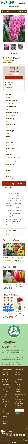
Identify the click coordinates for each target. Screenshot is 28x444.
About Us (17, 372)
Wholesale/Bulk (5, 419)
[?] (11, 85)
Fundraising (4, 394)
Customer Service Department (13, 355)
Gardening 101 (5, 374)
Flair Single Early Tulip (19, 284)
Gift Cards (4, 423)
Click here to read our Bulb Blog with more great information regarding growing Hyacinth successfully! (13, 221)
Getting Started (5, 372)
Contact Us (17, 377)
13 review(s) (12, 60)
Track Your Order (18, 387)
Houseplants (4, 416)
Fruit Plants (4, 406)
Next (23, 47)
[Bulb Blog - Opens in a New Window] (20, 435)
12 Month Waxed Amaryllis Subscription (8, 312)
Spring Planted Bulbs (6, 404)
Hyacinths (15, 55)
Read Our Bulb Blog (6, 387)
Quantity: (10, 74)
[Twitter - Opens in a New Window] (17, 435)
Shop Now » (20, 8)
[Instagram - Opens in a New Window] (14, 435)
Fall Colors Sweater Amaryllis (20, 312)
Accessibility (17, 374)
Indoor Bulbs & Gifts (6, 414)
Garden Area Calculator (6, 384)
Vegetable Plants (5, 409)
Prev (5, 47)
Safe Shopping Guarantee (20, 394)
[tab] (14, 188)
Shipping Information (19, 382)
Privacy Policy (17, 389)
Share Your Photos (5, 396)
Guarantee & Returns (19, 379)
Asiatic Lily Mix (20, 257)
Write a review (10, 82)
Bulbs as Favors (5, 391)
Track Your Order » (22, 3)
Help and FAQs (18, 384)
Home (4, 55)
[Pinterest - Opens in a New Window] (10, 435)
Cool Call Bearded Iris (8, 284)
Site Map (17, 396)
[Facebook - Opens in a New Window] (7, 435)
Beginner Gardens (5, 382)
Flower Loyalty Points (6, 377)
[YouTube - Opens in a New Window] (24, 435)
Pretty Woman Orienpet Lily (8, 258)
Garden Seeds (5, 411)
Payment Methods (18, 391)
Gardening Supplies (6, 389)
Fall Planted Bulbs (9, 55)
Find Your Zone (5, 379)
